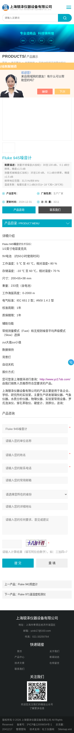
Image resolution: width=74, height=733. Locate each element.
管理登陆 (21, 729)
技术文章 (19, 663)
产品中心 (19, 657)
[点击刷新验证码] (36, 543)
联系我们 (55, 209)
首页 (19, 651)
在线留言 (54, 663)
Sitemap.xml (65, 729)
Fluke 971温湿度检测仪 (32, 594)
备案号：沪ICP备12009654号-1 (34, 724)
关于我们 (54, 651)
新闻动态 (54, 657)
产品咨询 (19, 209)
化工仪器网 (48, 729)
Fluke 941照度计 (28, 584)
